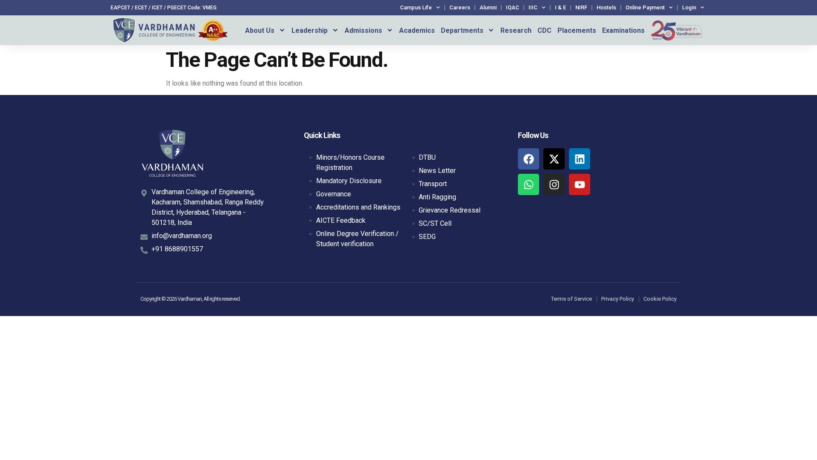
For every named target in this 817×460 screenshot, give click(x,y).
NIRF (581, 7)
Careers (459, 7)
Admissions (363, 30)
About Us (259, 30)
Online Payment (645, 7)
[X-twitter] (554, 159)
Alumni (488, 7)
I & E (560, 7)
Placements (576, 30)
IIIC (532, 7)
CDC (544, 30)
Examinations (623, 30)
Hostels (606, 7)
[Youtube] (579, 184)
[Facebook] (528, 159)
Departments (462, 30)
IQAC (512, 7)
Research (515, 30)
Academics (417, 30)
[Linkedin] (579, 159)
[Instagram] (554, 184)
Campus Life (416, 7)
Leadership (309, 30)
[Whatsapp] (528, 184)
